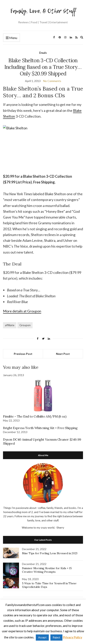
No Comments (52, 81)
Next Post (63, 353)
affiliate (9, 325)
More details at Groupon (22, 311)
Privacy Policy (72, 637)
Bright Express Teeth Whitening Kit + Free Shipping (40, 428)
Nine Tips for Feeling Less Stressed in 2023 (49, 553)
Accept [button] (42, 637)
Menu (13, 38)
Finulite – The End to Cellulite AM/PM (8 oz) (34, 416)
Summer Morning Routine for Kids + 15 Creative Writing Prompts (47, 570)
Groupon (25, 325)
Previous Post (23, 353)
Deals (43, 52)
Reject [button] (56, 637)
